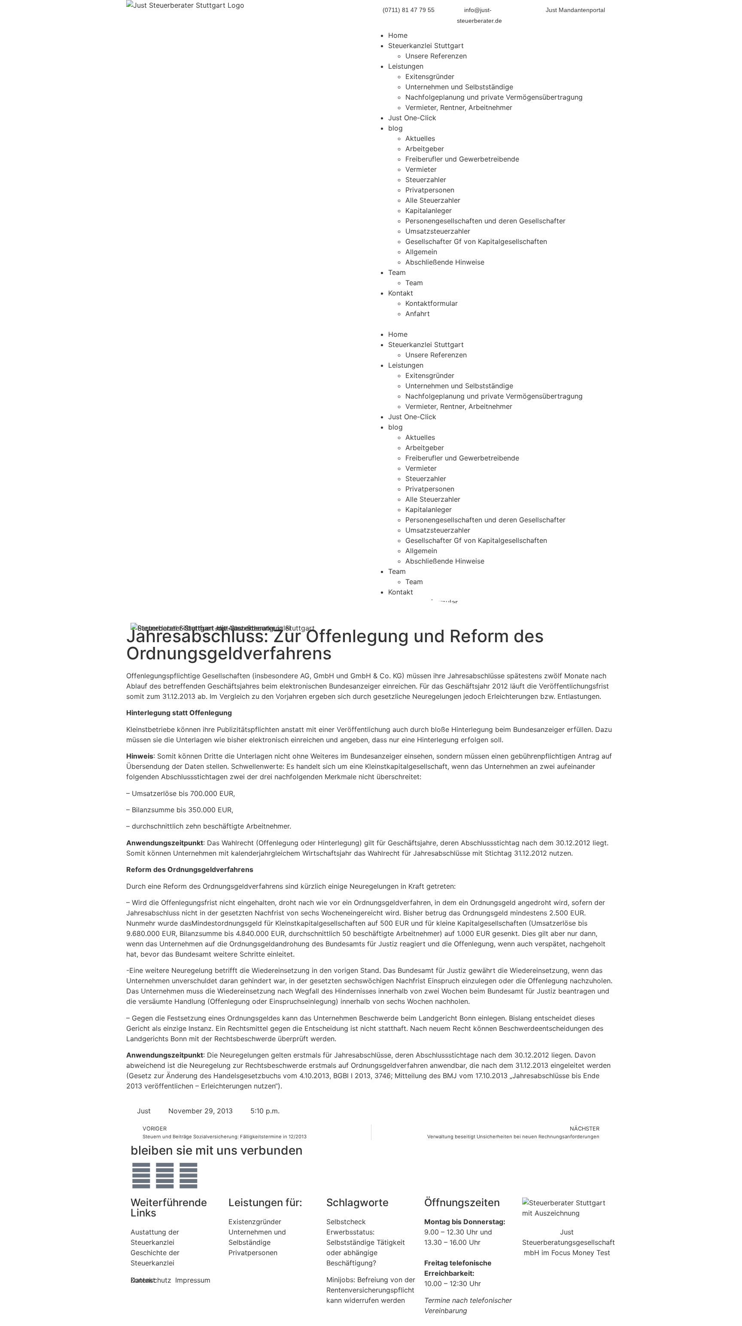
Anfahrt (417, 313)
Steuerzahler (425, 179)
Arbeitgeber (424, 148)
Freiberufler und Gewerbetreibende (462, 159)
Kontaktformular (431, 303)
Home (397, 35)
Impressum (192, 1280)
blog (395, 128)
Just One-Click (412, 117)
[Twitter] (141, 1175)
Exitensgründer (429, 76)
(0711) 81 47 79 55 (409, 9)
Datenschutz (151, 1280)
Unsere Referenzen (436, 56)
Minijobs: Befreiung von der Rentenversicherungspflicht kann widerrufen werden (370, 1290)
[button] (493, 324)
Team (397, 272)
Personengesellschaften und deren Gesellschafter (485, 220)
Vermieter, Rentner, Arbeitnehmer (458, 107)
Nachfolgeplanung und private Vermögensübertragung (494, 97)
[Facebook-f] (165, 1175)
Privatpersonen (429, 190)
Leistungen (405, 66)
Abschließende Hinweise (444, 262)
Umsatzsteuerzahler (437, 231)
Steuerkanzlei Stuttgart (426, 45)
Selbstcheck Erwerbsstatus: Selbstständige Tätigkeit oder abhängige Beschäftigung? (365, 1242)
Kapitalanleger (428, 210)
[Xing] (188, 1175)
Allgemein (421, 251)
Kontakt (400, 293)
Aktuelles (420, 138)
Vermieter (421, 169)
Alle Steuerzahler (432, 200)
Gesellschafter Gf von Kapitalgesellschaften (476, 241)
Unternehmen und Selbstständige (459, 86)
